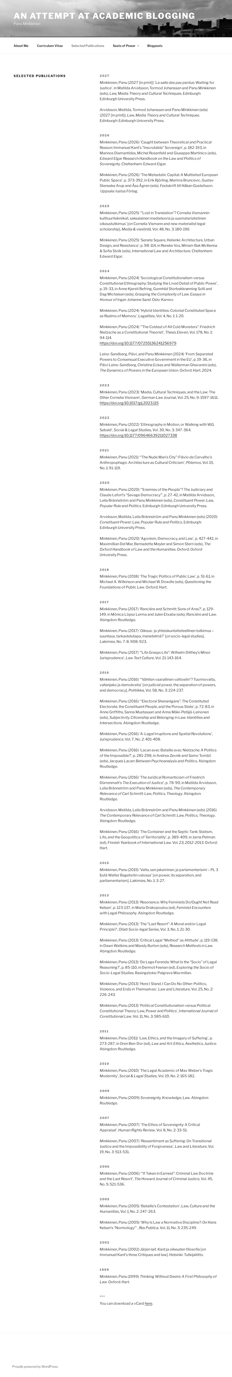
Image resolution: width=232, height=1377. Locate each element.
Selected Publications (87, 46)
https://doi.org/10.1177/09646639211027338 (138, 435)
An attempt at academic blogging (104, 16)
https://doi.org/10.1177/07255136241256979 (138, 343)
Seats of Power (124, 46)
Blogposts (154, 46)
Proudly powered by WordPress (35, 1366)
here (148, 1303)
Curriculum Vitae (50, 46)
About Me (21, 46)
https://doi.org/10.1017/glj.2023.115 (129, 403)
